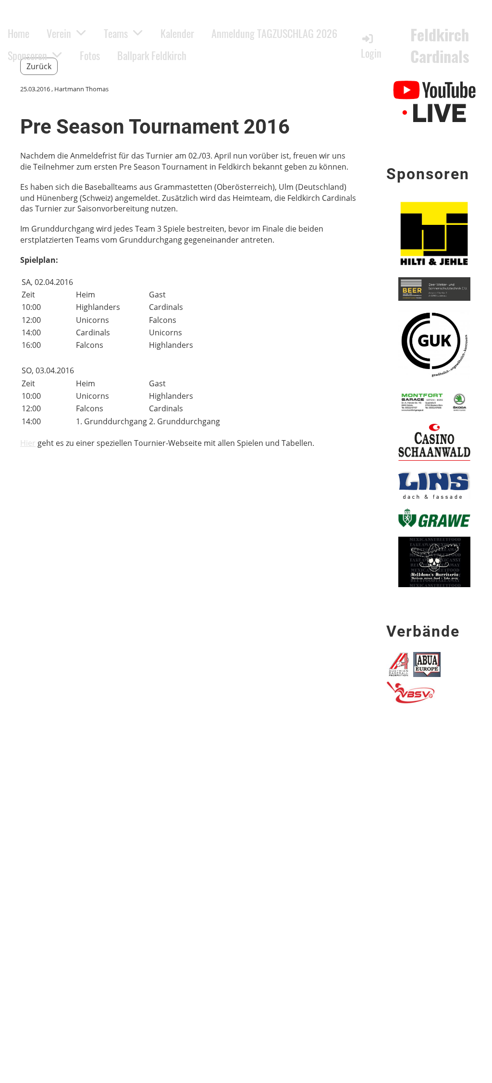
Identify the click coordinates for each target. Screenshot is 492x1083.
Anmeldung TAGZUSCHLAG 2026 (274, 33)
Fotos (90, 55)
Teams (116, 33)
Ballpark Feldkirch (151, 55)
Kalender (177, 33)
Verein (59, 33)
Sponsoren (27, 55)
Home (18, 33)
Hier (28, 443)
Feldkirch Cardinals (439, 45)
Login (371, 53)
